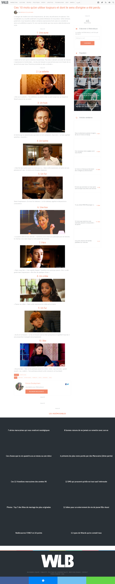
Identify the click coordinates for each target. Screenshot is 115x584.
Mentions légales (75, 572)
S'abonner (87, 43)
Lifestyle (50, 2)
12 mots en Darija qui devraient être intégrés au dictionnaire (84, 169)
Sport (43, 2)
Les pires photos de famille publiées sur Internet (83, 241)
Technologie (59, 2)
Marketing (14, 2)
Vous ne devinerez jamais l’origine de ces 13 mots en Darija (85, 133)
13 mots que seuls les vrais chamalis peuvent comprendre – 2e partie (85, 222)
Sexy (67, 2)
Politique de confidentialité (58, 572)
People (29, 2)
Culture (22, 2)
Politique (36, 2)
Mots (40, 377)
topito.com (23, 374)
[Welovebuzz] (4, 2)
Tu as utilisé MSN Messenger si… (85, 205)
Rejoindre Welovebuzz (36, 391)
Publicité (44, 572)
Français (34, 377)
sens (50, 377)
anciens (20, 377)
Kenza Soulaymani (27, 12)
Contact (85, 572)
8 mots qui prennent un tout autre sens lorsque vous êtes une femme (85, 187)
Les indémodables (57, 413)
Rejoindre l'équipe (33, 572)
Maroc (72, 2)
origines (45, 377)
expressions (27, 377)
